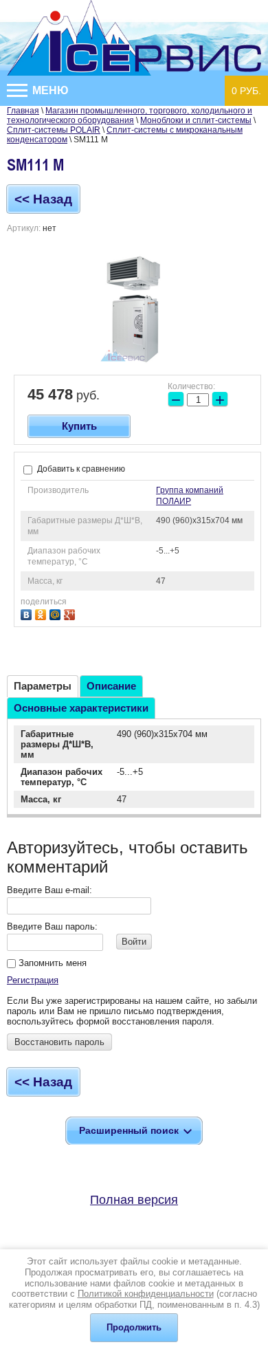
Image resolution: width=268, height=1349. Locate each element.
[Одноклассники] (42, 613)
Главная (23, 111)
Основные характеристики (81, 708)
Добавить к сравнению (80, 469)
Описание (111, 686)
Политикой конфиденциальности (146, 1293)
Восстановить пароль (59, 1042)
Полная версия (134, 1200)
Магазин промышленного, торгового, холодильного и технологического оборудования (129, 115)
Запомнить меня (51, 963)
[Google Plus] (71, 613)
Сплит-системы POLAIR (53, 130)
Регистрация (32, 980)
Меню (49, 90)
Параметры (42, 686)
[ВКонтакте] (28, 613)
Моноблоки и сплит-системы (196, 120)
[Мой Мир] (56, 613)
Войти (134, 941)
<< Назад (43, 199)
